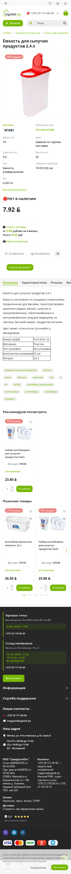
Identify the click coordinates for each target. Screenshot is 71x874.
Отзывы (57, 283)
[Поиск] (65, 23)
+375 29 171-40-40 (42, 13)
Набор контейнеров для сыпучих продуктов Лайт (17, 453)
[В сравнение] (31, 429)
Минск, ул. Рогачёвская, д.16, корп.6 (29, 735)
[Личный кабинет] (65, 3)
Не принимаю (38, 867)
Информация (14, 688)
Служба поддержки (19, 698)
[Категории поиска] (31, 23)
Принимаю (59, 867)
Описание (10, 283)
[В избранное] (31, 422)
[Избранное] (50, 3)
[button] (5, 550)
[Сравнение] (58, 3)
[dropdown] (6, 3)
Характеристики (34, 283)
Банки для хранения (56, 33)
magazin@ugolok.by (19, 720)
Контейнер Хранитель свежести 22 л (18, 543)
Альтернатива (45, 129)
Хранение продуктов (28, 33)
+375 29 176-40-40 (15, 633)
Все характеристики (14, 189)
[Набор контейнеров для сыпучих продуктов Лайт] (19, 432)
